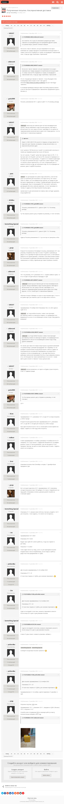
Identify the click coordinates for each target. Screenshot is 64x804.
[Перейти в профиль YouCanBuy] (3, 10)
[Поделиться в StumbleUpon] (18, 793)
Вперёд (48, 25)
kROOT (11, 33)
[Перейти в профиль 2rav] (11, 469)
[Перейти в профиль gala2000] (11, 107)
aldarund (36, 37)
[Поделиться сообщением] (60, 33)
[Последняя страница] (53, 25)
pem (11, 174)
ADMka (11, 200)
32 (14, 25)
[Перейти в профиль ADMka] (11, 208)
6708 (11, 701)
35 (24, 25)
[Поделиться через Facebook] (5, 793)
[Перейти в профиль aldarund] (11, 70)
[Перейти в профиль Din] (11, 599)
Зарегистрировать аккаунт (17, 777)
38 (34, 25)
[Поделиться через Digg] (10, 793)
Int (11, 533)
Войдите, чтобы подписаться (10, 7)
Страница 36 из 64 (8, 28)
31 (11, 25)
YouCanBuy (13, 12)
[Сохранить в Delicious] (13, 793)
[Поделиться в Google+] (7, 793)
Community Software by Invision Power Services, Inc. (32, 801)
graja (12, 248)
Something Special (11, 224)
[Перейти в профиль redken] (11, 446)
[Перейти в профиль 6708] (11, 710)
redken (11, 438)
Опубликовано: (28, 33)
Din (11, 591)
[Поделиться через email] (20, 793)
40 (40, 25)
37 (31, 25)
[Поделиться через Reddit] (15, 793)
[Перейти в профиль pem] (11, 182)
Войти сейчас (46, 775)
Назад (7, 25)
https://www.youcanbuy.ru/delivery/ (35, 82)
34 (21, 25)
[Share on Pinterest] (23, 793)
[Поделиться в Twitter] (2, 793)
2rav (11, 461)
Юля (11, 414)
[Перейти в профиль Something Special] (11, 232)
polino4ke (11, 564)
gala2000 (11, 99)
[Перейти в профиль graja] (11, 256)
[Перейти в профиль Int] (11, 541)
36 (27, 25)
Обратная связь (32, 798)
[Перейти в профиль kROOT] (11, 42)
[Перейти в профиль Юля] (11, 422)
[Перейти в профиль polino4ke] (11, 572)
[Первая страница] (3, 25)
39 (37, 25)
